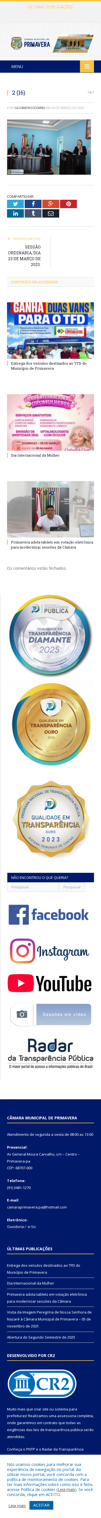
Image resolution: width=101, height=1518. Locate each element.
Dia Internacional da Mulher (49, 12)
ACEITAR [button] (41, 1505)
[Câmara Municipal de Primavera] (50, 42)
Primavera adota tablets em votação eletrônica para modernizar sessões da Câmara (52, 545)
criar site (41, 1409)
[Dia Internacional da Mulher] (50, 422)
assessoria (66, 1415)
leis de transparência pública (58, 1429)
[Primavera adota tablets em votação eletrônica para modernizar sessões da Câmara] (50, 509)
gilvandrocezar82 (29, 108)
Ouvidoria (15, 1226)
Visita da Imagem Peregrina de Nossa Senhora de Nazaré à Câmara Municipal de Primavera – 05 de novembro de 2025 (49, 1319)
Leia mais (66, 1489)
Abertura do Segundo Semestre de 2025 (41, 1337)
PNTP (30, 1449)
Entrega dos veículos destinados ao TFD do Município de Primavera (49, 366)
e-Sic (32, 1226)
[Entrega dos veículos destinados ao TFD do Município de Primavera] (50, 330)
